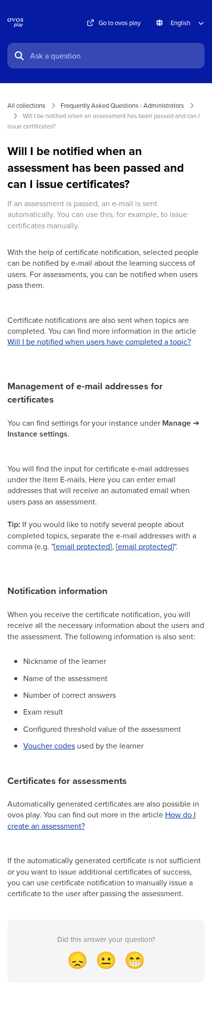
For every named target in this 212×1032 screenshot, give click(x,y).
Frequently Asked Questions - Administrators (122, 105)
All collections (26, 105)
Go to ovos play (120, 23)
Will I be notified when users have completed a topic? (99, 341)
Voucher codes (49, 745)
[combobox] (114, 55)
